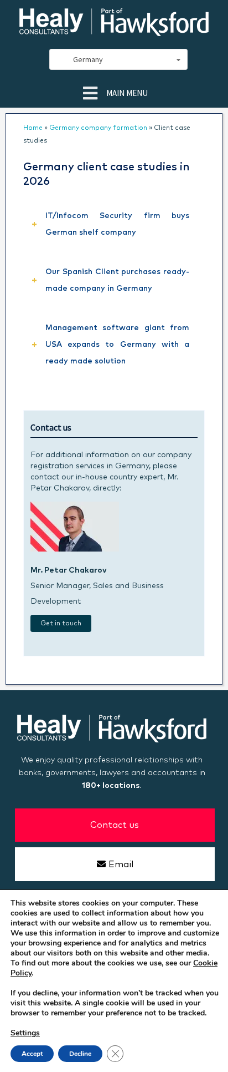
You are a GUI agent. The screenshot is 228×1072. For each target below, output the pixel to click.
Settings (25, 1033)
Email (120, 864)
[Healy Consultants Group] (114, 31)
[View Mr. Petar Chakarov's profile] (74, 549)
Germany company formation (98, 128)
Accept (32, 1053)
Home (33, 128)
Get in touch (60, 623)
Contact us (114, 825)
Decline (80, 1053)
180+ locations (110, 786)
